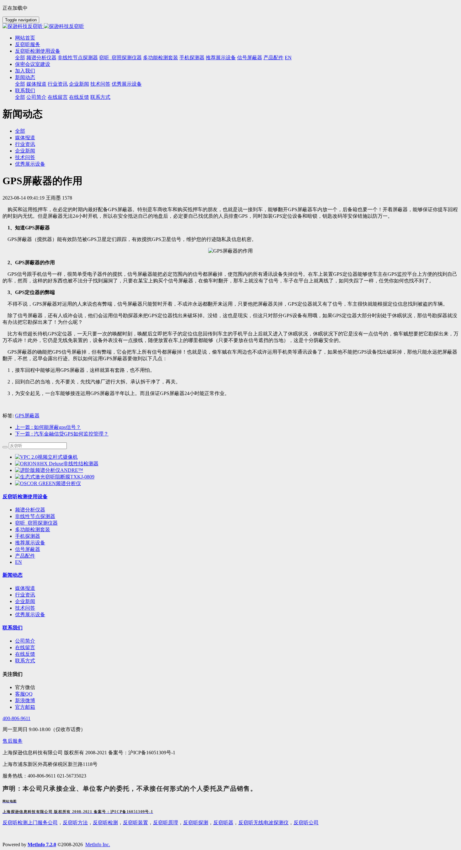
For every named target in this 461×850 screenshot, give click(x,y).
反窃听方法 (75, 822)
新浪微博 (25, 700)
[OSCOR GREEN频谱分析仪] (48, 483)
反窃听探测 (195, 822)
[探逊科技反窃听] (230, 26)
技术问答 (25, 157)
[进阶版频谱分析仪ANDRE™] (49, 470)
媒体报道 (25, 137)
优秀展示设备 (30, 164)
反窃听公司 (306, 822)
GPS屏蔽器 (27, 415)
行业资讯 (25, 144)
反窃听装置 (135, 822)
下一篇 (62, 433)
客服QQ (24, 694)
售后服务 (13, 741)
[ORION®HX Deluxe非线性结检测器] (56, 463)
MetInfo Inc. (97, 844)
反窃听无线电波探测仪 (263, 822)
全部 (20, 57)
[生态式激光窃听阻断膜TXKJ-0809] (54, 476)
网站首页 (25, 37)
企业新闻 (25, 150)
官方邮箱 (25, 707)
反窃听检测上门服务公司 (30, 822)
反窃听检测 (105, 822)
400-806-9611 (16, 718)
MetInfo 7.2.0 (42, 844)
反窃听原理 (165, 822)
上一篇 (48, 427)
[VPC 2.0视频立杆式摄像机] (46, 457)
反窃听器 (223, 822)
